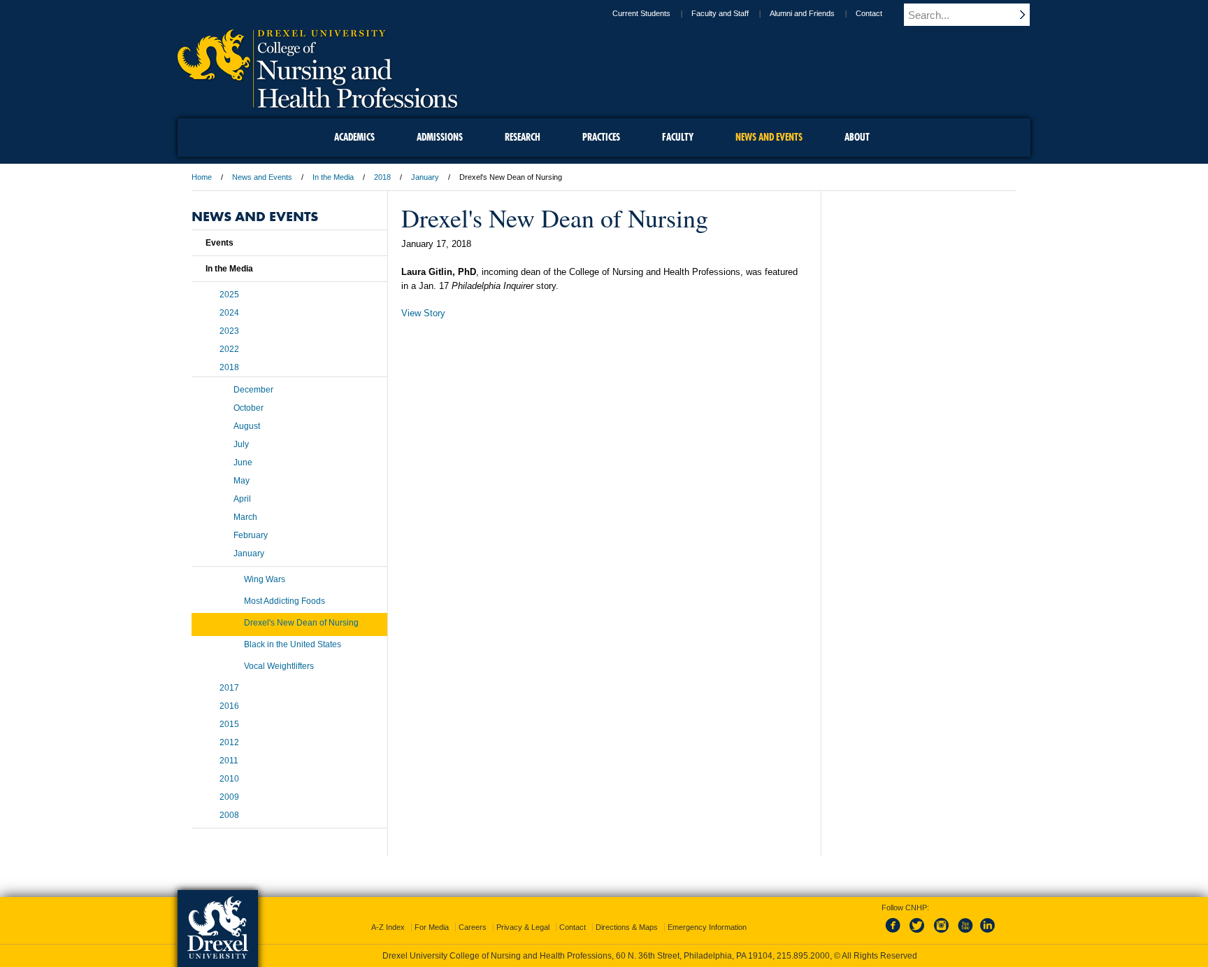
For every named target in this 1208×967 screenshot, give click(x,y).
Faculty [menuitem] (677, 137)
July (241, 444)
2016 (229, 706)
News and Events (262, 177)
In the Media (333, 177)
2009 (229, 797)
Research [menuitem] (522, 137)
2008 (229, 815)
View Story (423, 313)
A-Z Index (388, 927)
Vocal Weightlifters (279, 666)
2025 (229, 294)
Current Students (641, 13)
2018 (382, 177)
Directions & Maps (627, 927)
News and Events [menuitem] (769, 137)
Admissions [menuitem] (440, 137)
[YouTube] (964, 933)
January (425, 177)
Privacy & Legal (522, 927)
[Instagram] (941, 933)
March (245, 517)
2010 (229, 779)
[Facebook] (895, 933)
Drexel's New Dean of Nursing (301, 623)
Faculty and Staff (720, 13)
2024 (229, 313)
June (242, 462)
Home (202, 177)
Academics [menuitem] (354, 137)
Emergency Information (707, 927)
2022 (229, 349)
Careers (473, 927)
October (248, 408)
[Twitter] (918, 933)
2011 (229, 760)
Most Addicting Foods (284, 601)
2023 (229, 331)
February (250, 535)
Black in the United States (292, 644)
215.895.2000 (803, 956)
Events (219, 243)
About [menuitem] (857, 137)
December (253, 390)
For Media (432, 927)
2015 (229, 724)
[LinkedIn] (987, 933)
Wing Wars (264, 579)
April (242, 499)
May (241, 481)
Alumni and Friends (802, 13)
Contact (869, 13)
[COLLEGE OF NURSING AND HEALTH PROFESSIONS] (317, 102)
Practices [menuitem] (601, 137)
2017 (229, 688)
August (246, 426)
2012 (229, 742)
